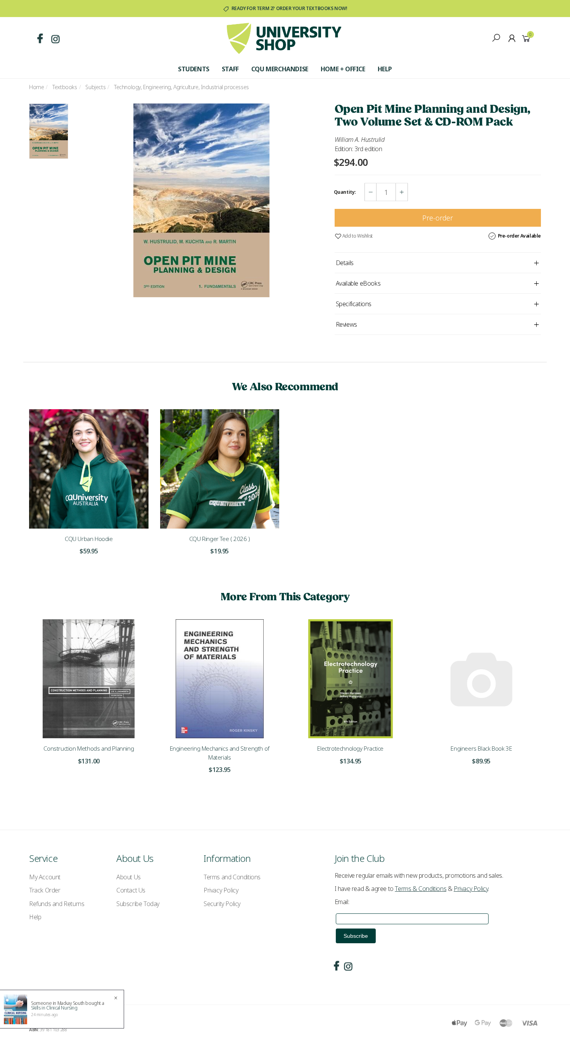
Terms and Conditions (232, 877)
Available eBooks (358, 283)
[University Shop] (284, 37)
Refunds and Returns (56, 903)
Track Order (44, 890)
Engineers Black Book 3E (481, 748)
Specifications (353, 304)
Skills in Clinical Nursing (54, 1007)
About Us (128, 877)
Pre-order (437, 217)
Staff (230, 69)
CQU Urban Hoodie (89, 539)
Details (345, 262)
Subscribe (356, 936)
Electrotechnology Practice (350, 748)
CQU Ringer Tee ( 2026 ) (219, 539)
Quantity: (345, 192)
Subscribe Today (137, 903)
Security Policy (222, 903)
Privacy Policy (221, 890)
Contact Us (130, 890)
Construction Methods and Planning (88, 748)
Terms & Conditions (420, 888)
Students (193, 69)
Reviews (346, 324)
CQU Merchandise (279, 69)
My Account (44, 877)
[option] (201, 200)
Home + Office (343, 69)
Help (385, 69)
